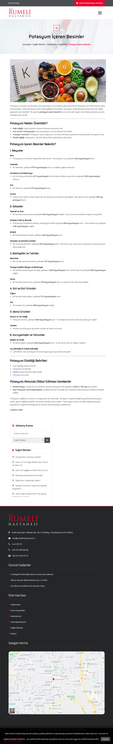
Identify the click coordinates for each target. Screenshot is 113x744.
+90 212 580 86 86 (19, 549)
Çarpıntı (16, 371)
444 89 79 (17, 544)
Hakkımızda (15, 604)
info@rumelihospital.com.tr (23, 538)
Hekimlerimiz (15, 616)
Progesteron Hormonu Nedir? (28, 457)
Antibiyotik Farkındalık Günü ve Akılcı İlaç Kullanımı (32, 574)
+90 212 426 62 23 (19, 555)
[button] (47, 440)
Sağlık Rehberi (39, 44)
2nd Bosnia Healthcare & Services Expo (28, 585)
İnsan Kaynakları (17, 610)
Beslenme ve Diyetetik (57, 44)
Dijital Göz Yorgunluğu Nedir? (27, 480)
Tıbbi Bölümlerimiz (18, 622)
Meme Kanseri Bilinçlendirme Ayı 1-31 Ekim (29, 580)
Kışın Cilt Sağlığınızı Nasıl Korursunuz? (31, 470)
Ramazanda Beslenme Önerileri (29, 475)
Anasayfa (26, 44)
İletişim (13, 633)
